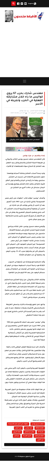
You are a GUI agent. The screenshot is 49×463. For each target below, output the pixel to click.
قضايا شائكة (40, 428)
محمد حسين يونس (38, 424)
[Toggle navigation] (25, 81)
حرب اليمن (18, 428)
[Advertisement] (24, 49)
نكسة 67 (41, 432)
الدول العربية (27, 436)
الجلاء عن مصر (39, 436)
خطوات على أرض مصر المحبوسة (18, 424)
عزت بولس (28, 428)
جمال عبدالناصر (29, 432)
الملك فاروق (17, 432)
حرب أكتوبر (40, 440)
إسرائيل (16, 436)
